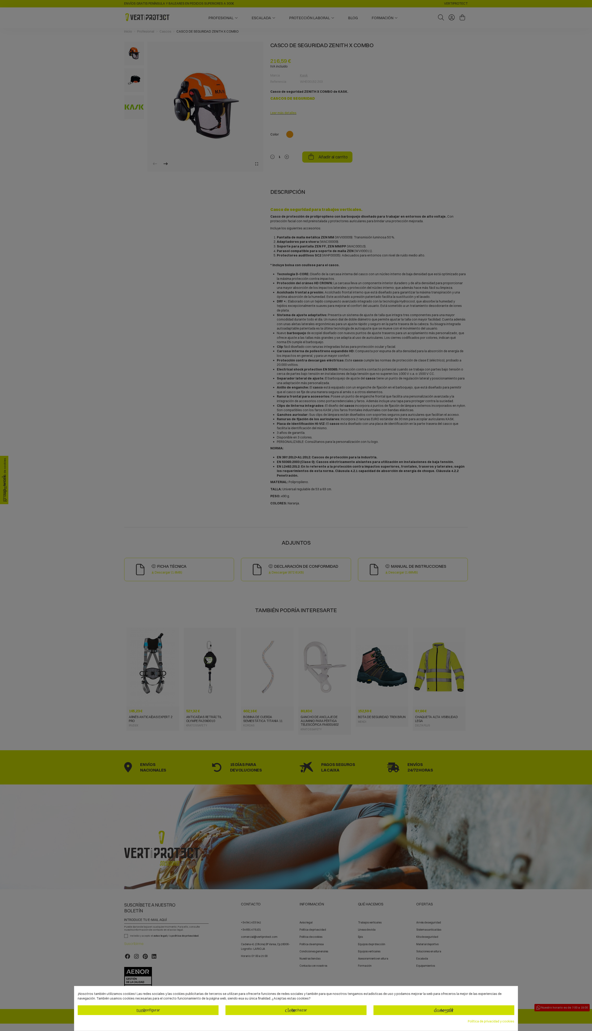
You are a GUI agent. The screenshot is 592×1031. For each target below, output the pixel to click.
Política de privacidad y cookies (491, 1021)
